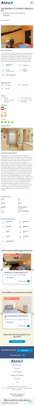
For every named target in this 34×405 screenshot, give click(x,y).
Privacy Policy (13, 394)
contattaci (24, 350)
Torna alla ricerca (17, 341)
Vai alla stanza (22, 281)
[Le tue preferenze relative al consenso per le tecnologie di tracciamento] (31, 402)
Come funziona (17, 372)
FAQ (17, 382)
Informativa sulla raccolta (10, 403)
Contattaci (17, 378)
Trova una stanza (17, 365)
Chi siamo (17, 368)
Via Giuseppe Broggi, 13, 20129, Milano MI (14, 13)
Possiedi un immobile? (17, 375)
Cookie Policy (21, 394)
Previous (4, 37)
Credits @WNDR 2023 (17, 395)
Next (30, 37)
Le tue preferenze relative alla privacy (18, 400)
